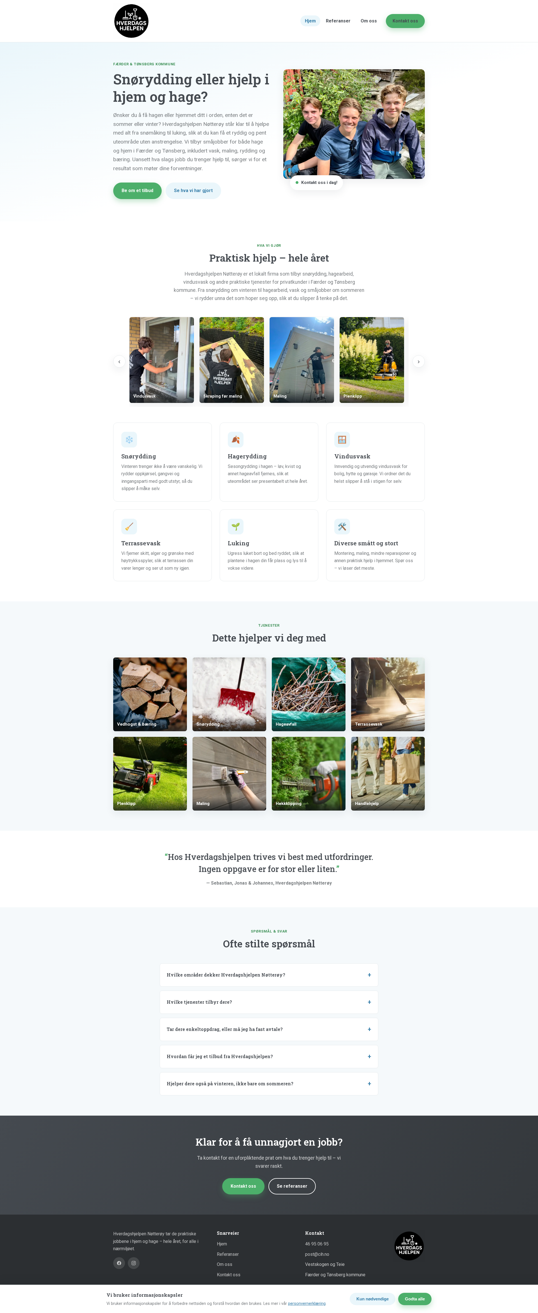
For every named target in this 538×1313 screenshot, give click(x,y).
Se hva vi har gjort (193, 190)
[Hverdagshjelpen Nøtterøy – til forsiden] (131, 21)
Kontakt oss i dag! (319, 182)
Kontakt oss (405, 21)
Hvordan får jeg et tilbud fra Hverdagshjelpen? (220, 1056)
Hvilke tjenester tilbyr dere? (199, 1002)
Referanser (338, 21)
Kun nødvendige (372, 1299)
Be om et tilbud (137, 190)
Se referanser (292, 1186)
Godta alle (415, 1299)
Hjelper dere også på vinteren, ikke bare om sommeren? (230, 1083)
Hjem (310, 21)
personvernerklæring (307, 1303)
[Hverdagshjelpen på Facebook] (119, 1263)
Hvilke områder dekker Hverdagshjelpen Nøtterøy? (226, 975)
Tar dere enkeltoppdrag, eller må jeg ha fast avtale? (225, 1029)
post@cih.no (317, 1254)
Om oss (369, 21)
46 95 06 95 (317, 1244)
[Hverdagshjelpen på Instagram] (134, 1263)
